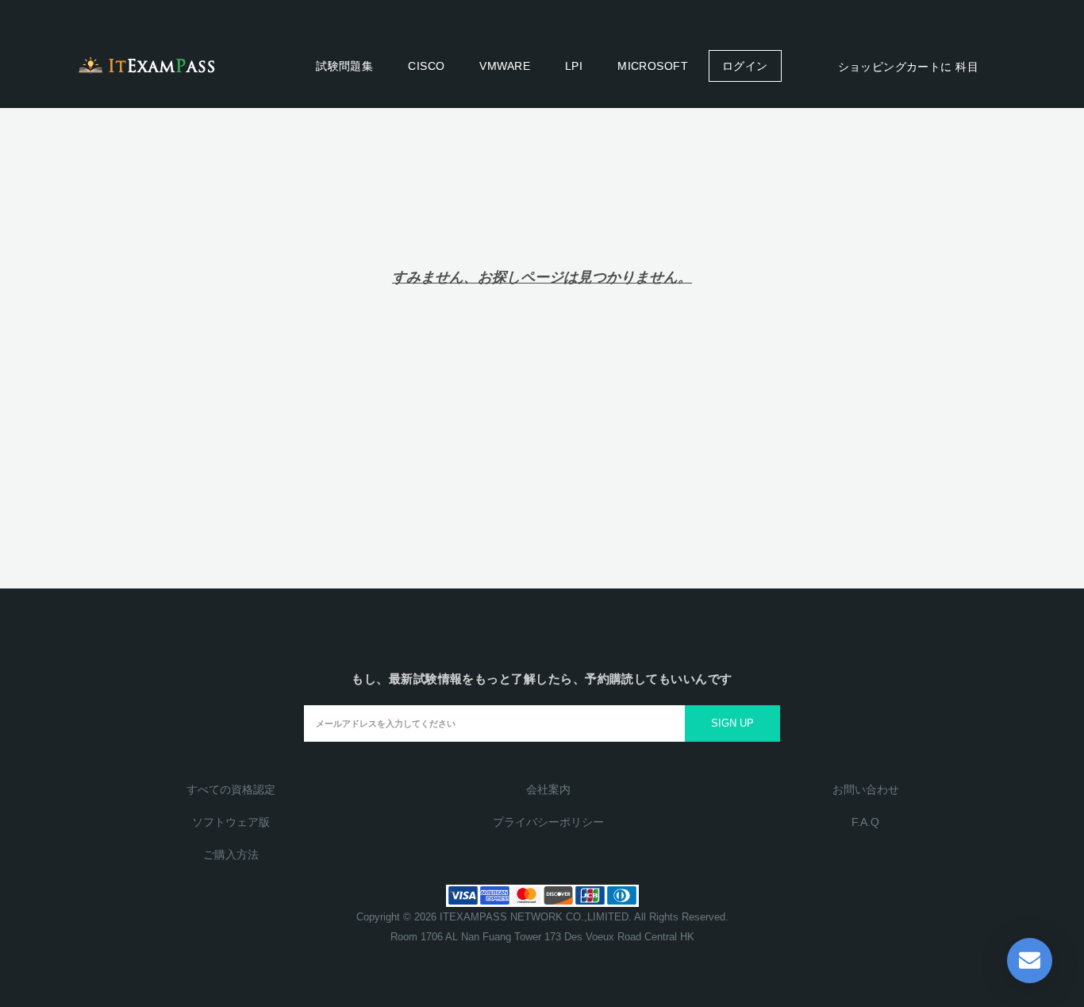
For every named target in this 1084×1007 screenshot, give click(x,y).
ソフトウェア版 (231, 822)
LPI (573, 66)
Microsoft (652, 66)
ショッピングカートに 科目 (906, 66)
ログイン (745, 66)
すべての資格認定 (230, 789)
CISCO (426, 66)
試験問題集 (344, 66)
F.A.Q (865, 822)
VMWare (504, 66)
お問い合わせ (865, 789)
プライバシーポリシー (548, 822)
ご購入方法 (231, 854)
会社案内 (548, 789)
